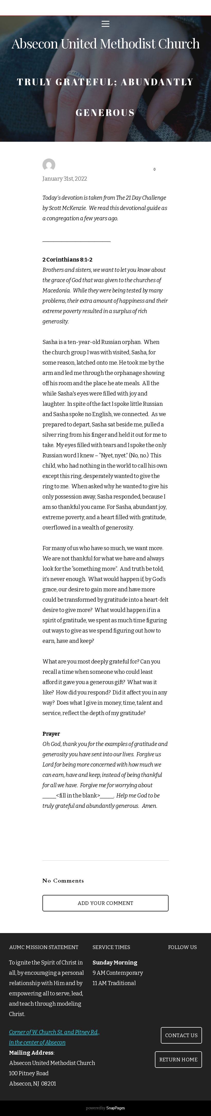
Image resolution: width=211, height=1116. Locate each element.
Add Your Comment (105, 903)
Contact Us (181, 1035)
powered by (105, 1108)
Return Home (178, 1059)
